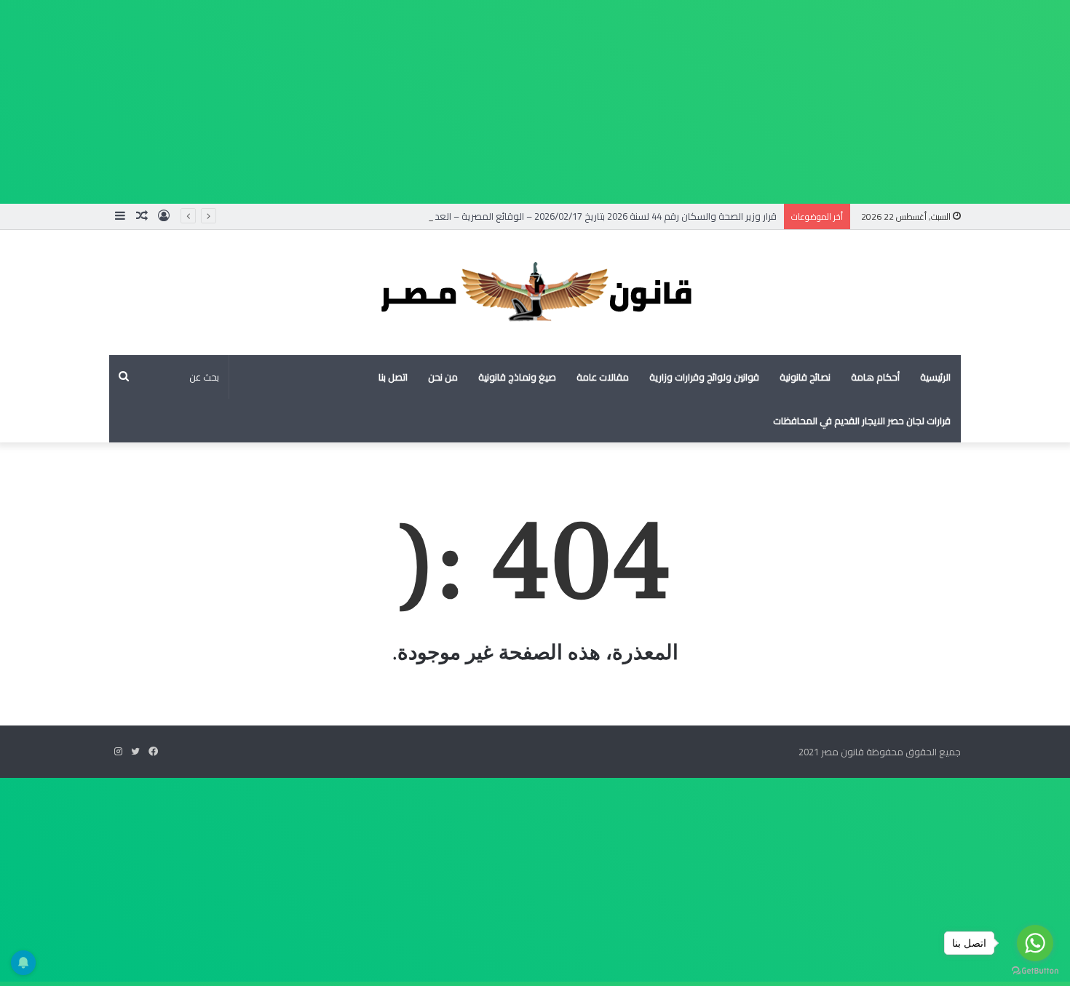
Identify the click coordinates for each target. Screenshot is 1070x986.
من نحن (443, 377)
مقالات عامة (602, 377)
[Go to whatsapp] (1035, 943)
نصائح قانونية (805, 377)
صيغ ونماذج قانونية (517, 377)
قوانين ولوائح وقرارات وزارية (704, 377)
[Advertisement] (633, 102)
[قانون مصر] (535, 292)
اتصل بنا (393, 377)
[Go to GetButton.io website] (1035, 971)
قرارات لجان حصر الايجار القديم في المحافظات (862, 420)
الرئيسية (935, 377)
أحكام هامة (875, 377)
